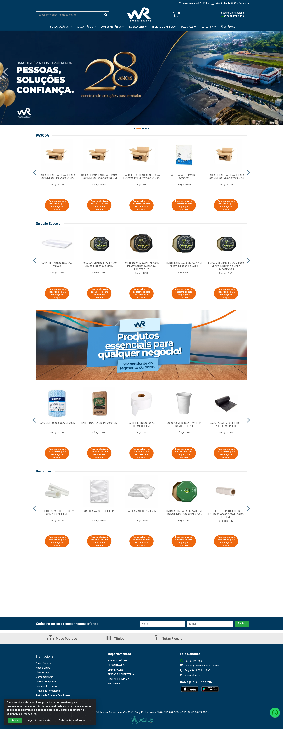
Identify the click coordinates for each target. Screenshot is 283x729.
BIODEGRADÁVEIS (117, 660)
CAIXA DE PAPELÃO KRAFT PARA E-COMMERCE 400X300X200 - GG (226, 177)
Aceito (15, 720)
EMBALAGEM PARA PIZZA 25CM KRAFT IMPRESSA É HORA (184, 265)
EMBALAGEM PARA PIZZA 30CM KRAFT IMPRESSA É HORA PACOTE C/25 (141, 266)
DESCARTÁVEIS (116, 665)
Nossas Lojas (43, 672)
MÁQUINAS (114, 683)
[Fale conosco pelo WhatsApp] (275, 713)
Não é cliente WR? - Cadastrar (232, 3)
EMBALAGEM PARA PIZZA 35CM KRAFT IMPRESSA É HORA (99, 265)
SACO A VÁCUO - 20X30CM (99, 511)
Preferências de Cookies (71, 720)
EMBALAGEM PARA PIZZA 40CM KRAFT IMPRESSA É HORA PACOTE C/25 (226, 266)
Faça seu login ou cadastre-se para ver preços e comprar (57, 205)
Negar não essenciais (38, 720)
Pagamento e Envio (46, 686)
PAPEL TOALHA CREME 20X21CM (99, 422)
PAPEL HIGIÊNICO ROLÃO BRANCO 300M (141, 424)
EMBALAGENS (115, 669)
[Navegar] (5, 72)
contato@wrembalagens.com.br (201, 665)
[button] (134, 128)
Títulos (118, 639)
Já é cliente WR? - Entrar (196, 3)
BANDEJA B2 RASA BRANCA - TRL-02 (57, 265)
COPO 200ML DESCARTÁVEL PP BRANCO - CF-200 (184, 424)
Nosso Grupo (43, 667)
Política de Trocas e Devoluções (53, 695)
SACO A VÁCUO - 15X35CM (141, 511)
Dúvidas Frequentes (46, 681)
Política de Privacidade (48, 690)
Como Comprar (44, 676)
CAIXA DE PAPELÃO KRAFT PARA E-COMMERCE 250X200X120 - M (99, 177)
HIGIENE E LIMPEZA (118, 678)
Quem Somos (43, 663)
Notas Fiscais (171, 639)
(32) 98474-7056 (234, 16)
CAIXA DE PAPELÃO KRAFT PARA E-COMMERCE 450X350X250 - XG (141, 177)
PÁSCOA (42, 135)
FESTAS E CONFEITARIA (121, 674)
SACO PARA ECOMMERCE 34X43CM (184, 177)
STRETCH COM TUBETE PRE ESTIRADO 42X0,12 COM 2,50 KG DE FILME (226, 514)
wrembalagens (192, 675)
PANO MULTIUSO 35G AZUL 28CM (57, 422)
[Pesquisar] (105, 14)
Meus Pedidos (66, 639)
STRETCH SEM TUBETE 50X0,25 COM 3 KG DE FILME (57, 513)
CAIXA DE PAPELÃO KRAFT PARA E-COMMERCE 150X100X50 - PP (57, 177)
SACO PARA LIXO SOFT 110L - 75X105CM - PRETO (226, 424)
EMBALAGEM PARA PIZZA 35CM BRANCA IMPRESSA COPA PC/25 (184, 513)
